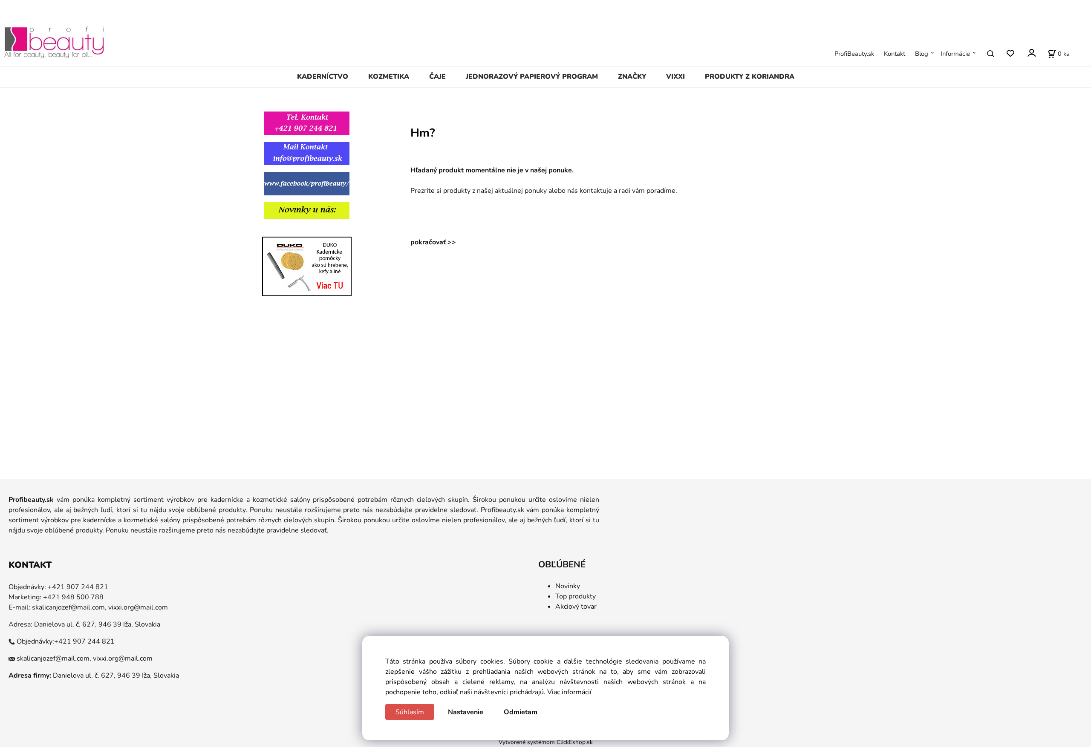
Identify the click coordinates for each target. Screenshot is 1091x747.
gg (251, 231)
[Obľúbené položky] (1010, 54)
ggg (287, 231)
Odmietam (520, 712)
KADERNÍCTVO (322, 76)
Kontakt (894, 53)
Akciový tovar (576, 606)
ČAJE (437, 76)
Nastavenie (465, 712)
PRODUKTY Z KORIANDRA (749, 76)
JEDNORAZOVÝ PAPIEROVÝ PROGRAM (532, 76)
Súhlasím (409, 712)
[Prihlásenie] (1031, 53)
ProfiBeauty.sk (854, 53)
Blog (921, 53)
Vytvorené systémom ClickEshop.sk (546, 742)
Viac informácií (569, 692)
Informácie (955, 53)
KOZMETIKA (388, 76)
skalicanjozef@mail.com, (69, 607)
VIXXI (675, 76)
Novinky (567, 586)
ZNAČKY (632, 76)
